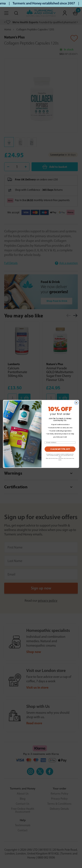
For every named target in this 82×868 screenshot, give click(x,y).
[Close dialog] (76, 403)
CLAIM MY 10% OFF (60, 449)
